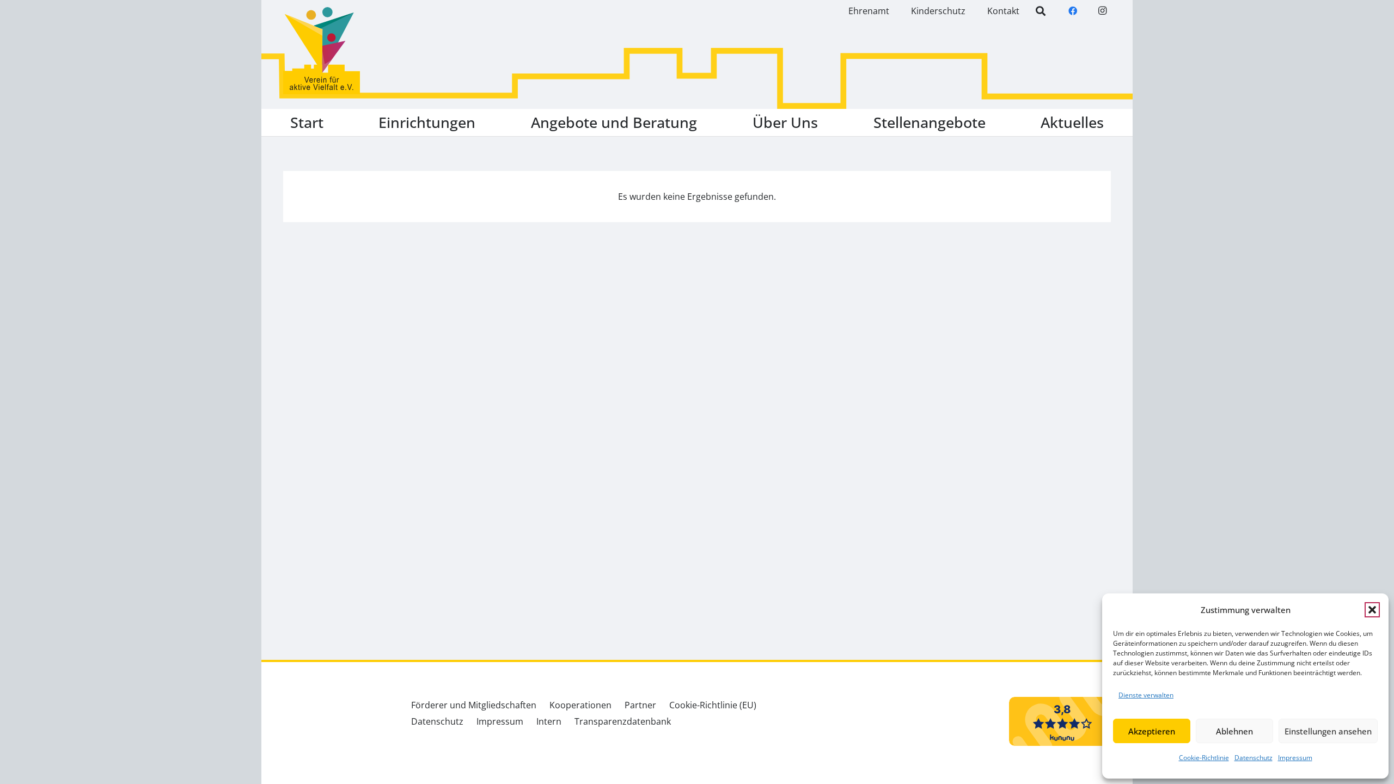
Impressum (1295, 757)
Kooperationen (580, 705)
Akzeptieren (1151, 731)
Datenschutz (1253, 757)
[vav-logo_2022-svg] (321, 50)
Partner (640, 705)
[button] (1372, 609)
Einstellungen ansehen (1328, 731)
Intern (548, 721)
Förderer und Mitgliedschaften (473, 705)
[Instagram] (1102, 11)
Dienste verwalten (1145, 695)
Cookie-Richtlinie (1204, 757)
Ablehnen (1234, 731)
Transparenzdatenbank (622, 721)
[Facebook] (1072, 11)
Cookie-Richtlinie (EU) (712, 705)
